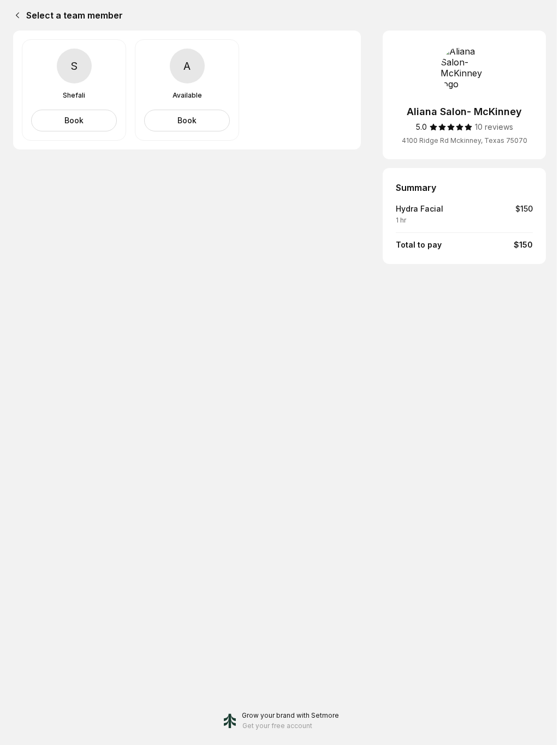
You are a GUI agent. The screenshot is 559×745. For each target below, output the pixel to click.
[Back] (15, 15)
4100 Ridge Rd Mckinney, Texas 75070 (464, 140)
